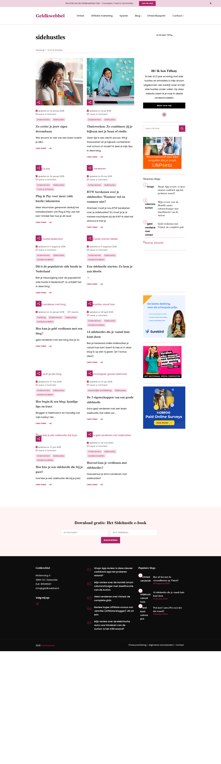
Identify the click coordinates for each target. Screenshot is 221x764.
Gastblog (41, 317)
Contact (177, 15)
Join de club (147, 3)
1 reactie (74, 312)
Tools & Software (45, 189)
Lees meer (41, 148)
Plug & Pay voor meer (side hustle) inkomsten (54, 198)
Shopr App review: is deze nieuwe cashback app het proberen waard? (171, 190)
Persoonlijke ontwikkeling (100, 390)
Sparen (124, 15)
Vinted (80, 15)
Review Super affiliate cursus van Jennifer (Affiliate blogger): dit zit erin (114, 611)
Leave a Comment (47, 114)
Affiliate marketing (102, 15)
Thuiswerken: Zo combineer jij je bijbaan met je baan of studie (109, 129)
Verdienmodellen (45, 259)
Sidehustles (58, 119)
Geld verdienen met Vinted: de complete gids (171, 225)
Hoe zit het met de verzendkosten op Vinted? (166, 578)
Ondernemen (43, 119)
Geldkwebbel (47, 645)
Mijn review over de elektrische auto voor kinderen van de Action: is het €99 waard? (112, 625)
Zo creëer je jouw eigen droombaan (51, 129)
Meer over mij (164, 105)
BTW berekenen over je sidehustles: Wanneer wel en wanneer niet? (106, 196)
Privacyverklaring (137, 644)
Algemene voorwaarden (161, 644)
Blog (137, 15)
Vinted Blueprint (156, 15)
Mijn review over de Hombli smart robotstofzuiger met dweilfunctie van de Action (168, 208)
